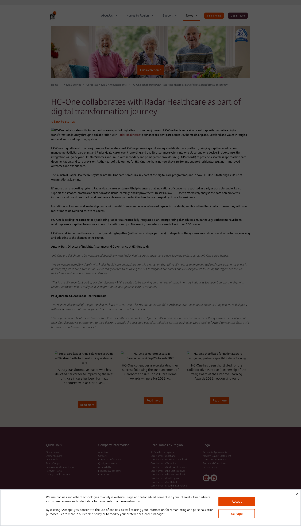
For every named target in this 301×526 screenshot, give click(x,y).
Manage (237, 513)
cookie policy (93, 514)
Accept (237, 501)
